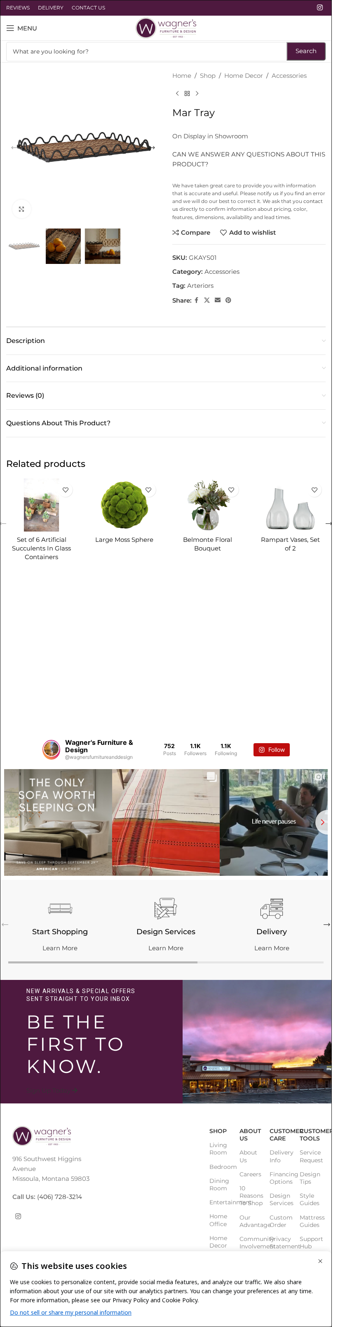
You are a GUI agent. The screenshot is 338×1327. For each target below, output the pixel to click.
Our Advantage (250, 1220)
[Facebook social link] (197, 300)
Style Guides (309, 1199)
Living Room (218, 1148)
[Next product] (197, 94)
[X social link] (207, 300)
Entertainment (220, 1202)
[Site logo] (166, 27)
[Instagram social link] (320, 7)
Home (181, 75)
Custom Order (280, 1220)
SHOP (218, 1131)
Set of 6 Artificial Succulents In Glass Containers (41, 548)
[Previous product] (177, 94)
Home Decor (243, 75)
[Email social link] (217, 300)
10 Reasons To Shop (250, 1195)
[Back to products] (187, 94)
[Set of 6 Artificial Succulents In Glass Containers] (41, 504)
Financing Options (280, 1177)
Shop (208, 75)
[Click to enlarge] (21, 209)
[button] (14, 148)
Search (306, 51)
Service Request (311, 1156)
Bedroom (220, 1166)
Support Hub (311, 1242)
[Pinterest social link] (228, 300)
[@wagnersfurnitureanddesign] (51, 750)
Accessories (289, 75)
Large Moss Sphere (124, 539)
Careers (250, 1174)
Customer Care (280, 1134)
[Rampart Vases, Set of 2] (290, 504)
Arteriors (200, 285)
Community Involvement (250, 1242)
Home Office (218, 1220)
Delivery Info (280, 1156)
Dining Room (219, 1184)
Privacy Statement (280, 1242)
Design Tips (310, 1177)
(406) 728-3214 (58, 1197)
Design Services (280, 1199)
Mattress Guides (311, 1220)
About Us (250, 1134)
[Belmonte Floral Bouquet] (207, 504)
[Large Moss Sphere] (124, 504)
